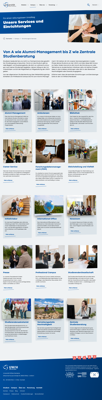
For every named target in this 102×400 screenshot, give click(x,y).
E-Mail (17, 380)
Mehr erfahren (10, 128)
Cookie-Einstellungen (27, 394)
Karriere (5, 391)
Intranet (22, 391)
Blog (16, 391)
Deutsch (94, 5)
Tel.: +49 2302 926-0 (8, 380)
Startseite (9, 38)
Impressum (6, 394)
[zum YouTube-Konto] (89, 357)
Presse (11, 391)
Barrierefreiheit (39, 394)
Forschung (52, 5)
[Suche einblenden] (88, 5)
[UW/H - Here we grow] (9, 5)
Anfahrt (31, 375)
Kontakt (22, 380)
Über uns (42, 5)
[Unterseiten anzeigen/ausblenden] (28, 5)
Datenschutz (15, 394)
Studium (23, 5)
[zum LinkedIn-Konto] (74, 358)
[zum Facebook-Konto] (79, 358)
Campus (32, 5)
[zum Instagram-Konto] (84, 358)
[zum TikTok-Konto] (94, 357)
